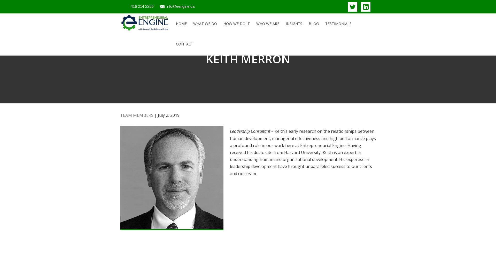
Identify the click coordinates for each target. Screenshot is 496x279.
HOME (181, 23)
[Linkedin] (365, 7)
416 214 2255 (142, 6)
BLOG (314, 23)
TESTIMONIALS (338, 23)
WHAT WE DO (205, 23)
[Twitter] (352, 7)
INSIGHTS (294, 23)
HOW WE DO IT (236, 23)
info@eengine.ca (180, 6)
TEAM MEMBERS (136, 115)
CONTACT (184, 44)
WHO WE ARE (267, 23)
